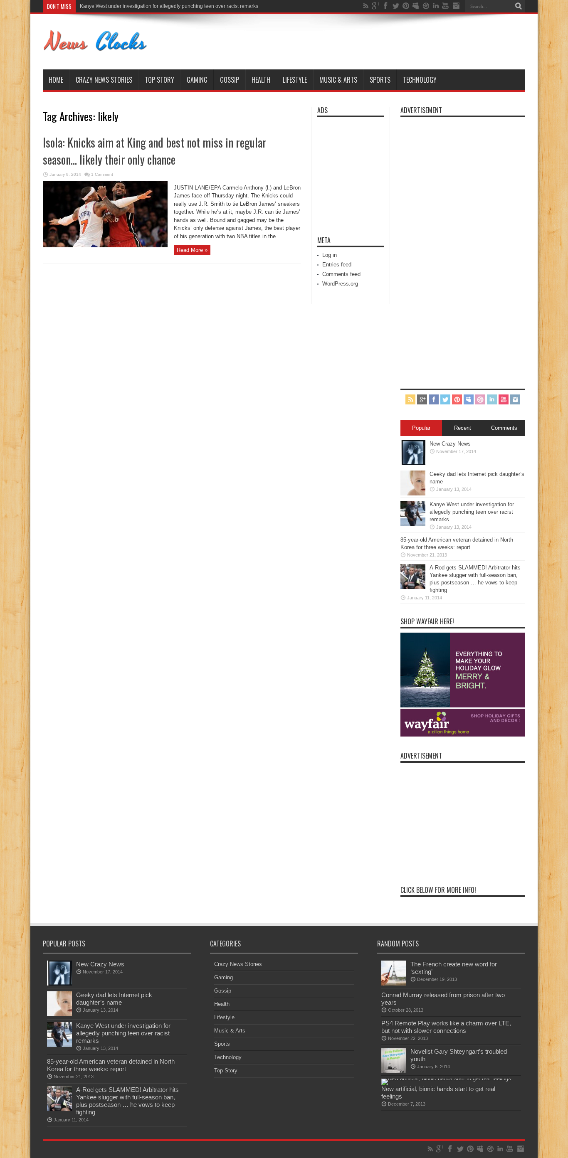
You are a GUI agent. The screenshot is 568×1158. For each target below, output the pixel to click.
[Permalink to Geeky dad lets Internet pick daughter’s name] (412, 493)
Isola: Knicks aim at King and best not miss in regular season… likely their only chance (155, 151)
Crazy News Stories (104, 80)
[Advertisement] (342, 171)
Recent (462, 428)
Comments (504, 428)
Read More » (192, 250)
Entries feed (336, 264)
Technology (420, 80)
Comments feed (341, 274)
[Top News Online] (95, 49)
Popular (421, 428)
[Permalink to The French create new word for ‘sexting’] (393, 984)
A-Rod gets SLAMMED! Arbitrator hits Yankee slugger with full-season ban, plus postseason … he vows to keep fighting (127, 1101)
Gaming (197, 80)
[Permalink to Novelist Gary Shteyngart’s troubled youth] (393, 1071)
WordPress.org (340, 284)
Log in (329, 255)
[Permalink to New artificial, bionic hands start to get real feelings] (446, 1078)
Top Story (159, 80)
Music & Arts (338, 80)
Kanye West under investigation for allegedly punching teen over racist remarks (169, 6)
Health (261, 80)
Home (56, 80)
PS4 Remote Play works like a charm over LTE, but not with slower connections (446, 1027)
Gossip (229, 80)
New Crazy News (450, 444)
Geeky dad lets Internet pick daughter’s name (114, 998)
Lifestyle (295, 80)
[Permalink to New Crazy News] (412, 463)
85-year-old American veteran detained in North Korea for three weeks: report (111, 1065)
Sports (380, 80)
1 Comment (102, 174)
